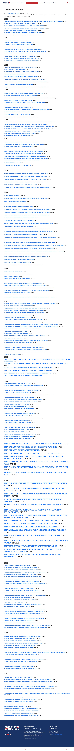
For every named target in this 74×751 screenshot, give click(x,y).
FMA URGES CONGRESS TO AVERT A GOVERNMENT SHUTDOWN (18, 47)
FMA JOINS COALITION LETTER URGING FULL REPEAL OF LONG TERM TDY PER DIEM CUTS (35, 363)
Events (48, 2)
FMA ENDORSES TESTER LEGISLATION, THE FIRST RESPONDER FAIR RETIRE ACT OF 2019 (23, 234)
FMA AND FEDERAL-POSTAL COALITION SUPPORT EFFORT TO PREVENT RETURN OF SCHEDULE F (25, 82)
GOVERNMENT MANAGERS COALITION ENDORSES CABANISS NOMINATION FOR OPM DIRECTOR (25, 229)
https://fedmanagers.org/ (65, 749)
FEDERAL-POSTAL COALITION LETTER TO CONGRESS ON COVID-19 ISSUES (20, 184)
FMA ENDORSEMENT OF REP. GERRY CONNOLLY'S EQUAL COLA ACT (19, 226)
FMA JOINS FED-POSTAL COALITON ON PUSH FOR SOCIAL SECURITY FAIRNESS (21, 71)
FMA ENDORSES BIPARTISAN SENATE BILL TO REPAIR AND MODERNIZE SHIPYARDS (22, 153)
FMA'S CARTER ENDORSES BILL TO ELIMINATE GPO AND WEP (17, 114)
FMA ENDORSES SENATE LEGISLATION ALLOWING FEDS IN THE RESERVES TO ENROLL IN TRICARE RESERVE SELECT (29, 242)
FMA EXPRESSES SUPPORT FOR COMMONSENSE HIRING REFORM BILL (19, 117)
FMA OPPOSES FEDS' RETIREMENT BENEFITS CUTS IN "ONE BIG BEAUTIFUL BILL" (22, 58)
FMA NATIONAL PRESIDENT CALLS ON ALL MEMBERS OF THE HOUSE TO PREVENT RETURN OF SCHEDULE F (28, 122)
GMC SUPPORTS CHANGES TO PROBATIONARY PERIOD (23, 375)
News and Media (42, 2)
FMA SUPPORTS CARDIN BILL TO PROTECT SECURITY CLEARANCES (19, 220)
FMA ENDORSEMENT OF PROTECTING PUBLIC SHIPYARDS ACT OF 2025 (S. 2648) (22, 49)
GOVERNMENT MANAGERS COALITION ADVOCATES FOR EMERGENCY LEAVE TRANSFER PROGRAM (26, 173)
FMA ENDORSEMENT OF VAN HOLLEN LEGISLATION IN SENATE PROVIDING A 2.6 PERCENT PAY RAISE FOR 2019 (29, 248)
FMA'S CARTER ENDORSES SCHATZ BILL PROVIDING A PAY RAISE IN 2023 (20, 133)
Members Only (54, 2)
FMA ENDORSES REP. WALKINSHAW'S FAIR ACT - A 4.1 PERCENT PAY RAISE (20, 35)
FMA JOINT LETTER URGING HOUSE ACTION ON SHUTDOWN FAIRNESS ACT (21, 30)
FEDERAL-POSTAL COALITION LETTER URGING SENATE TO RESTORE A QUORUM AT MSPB (24, 144)
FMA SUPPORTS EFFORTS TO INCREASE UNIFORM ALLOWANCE (18, 84)
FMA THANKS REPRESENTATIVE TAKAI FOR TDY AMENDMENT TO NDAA (29, 368)
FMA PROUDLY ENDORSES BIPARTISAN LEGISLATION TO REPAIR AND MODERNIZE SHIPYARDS (25, 156)
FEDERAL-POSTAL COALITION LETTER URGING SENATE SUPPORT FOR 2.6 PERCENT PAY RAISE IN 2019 (26, 240)
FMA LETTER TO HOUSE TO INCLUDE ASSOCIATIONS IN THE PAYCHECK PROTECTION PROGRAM (25, 179)
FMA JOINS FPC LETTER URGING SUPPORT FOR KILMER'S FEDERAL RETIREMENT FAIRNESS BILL (25, 87)
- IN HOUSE (39, 35)
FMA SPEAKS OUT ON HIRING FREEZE (12, 354)
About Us (13, 2)
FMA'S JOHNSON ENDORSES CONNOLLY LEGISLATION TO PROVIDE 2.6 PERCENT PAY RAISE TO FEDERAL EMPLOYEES (25, 253)
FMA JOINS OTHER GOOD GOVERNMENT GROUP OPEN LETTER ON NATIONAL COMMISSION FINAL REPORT (28, 187)
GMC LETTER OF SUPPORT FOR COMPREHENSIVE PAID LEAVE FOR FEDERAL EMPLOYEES (23, 151)
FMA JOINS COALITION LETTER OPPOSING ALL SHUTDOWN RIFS (18, 44)
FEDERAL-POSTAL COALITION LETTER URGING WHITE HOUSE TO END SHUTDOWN (19, 259)
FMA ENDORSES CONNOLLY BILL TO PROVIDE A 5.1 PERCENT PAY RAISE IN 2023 (22, 131)
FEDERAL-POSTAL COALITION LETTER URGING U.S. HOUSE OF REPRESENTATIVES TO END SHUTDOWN (22, 265)
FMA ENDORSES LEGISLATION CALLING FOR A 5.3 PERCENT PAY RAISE (28, 370)
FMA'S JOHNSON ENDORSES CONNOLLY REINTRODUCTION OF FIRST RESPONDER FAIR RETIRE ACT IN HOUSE (28, 231)
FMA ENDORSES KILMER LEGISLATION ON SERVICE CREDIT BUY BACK (17, 292)
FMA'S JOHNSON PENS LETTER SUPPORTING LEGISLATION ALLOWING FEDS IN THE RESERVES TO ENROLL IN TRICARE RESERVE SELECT (34, 245)
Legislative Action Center (32, 2)
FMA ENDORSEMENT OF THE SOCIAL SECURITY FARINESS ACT (18, 165)
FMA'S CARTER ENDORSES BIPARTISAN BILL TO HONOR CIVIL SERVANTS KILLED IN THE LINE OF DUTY (26, 128)
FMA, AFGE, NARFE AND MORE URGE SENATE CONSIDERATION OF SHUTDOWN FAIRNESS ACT (25, 28)
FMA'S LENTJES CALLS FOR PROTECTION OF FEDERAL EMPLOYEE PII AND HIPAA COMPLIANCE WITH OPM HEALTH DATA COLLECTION (33, 21)
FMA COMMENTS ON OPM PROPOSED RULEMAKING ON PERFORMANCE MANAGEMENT (24, 25)
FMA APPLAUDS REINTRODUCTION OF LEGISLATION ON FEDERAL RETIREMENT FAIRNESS (24, 149)
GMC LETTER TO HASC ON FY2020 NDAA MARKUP (15, 201)
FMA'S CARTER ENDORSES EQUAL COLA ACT (14, 105)
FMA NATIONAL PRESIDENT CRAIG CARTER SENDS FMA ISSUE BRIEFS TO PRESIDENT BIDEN (24, 102)
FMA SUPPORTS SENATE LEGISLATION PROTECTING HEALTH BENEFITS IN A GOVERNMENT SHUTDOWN (27, 215)
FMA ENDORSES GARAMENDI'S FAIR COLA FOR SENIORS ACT (17, 107)
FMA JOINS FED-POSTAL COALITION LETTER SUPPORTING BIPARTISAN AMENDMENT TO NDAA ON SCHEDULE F (29, 126)
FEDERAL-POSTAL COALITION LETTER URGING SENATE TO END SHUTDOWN (17, 262)
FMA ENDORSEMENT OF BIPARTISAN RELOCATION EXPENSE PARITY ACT (20, 218)
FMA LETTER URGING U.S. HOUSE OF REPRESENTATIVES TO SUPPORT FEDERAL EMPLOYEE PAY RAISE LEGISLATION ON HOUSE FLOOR (34, 251)
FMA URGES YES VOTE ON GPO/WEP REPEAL (14, 74)
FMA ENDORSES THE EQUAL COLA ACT (12, 162)
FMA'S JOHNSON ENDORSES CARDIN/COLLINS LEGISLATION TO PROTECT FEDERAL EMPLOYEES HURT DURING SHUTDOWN (26, 256)
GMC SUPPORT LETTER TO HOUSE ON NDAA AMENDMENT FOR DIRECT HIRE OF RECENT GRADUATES (23, 283)
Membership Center (21, 2)
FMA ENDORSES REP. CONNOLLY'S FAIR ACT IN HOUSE (16, 112)
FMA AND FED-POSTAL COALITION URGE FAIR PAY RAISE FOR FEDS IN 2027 (20, 23)
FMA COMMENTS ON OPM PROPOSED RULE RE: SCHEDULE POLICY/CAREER (21, 54)
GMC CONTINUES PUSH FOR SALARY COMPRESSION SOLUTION (18, 100)
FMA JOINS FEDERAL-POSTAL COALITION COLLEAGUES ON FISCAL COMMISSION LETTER (23, 93)
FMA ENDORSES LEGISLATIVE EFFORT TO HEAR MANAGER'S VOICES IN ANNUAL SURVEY (24, 79)
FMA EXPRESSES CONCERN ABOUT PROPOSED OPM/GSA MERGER (19, 206)
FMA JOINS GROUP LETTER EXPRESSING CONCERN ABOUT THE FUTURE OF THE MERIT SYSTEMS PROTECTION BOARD (30, 237)
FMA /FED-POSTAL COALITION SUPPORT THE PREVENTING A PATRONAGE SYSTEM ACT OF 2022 (25, 124)
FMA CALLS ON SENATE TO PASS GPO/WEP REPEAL (15, 69)
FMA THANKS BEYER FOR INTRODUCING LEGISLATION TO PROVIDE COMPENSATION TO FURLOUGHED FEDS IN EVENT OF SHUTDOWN (29, 297)
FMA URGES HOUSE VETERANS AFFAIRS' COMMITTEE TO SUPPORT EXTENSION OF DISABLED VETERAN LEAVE (25, 285)
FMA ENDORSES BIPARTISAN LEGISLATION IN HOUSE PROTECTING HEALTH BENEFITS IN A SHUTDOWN (27, 212)
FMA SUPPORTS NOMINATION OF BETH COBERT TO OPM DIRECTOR (27, 373)
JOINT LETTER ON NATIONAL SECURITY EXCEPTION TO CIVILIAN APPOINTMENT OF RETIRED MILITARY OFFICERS (29, 223)
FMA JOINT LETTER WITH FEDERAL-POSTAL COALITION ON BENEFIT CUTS (20, 56)
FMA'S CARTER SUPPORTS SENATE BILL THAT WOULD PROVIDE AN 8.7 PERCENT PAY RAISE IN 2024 (26, 109)
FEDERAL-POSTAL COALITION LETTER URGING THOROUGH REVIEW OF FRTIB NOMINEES (23, 182)
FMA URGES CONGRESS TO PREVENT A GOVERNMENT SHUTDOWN (19, 146)
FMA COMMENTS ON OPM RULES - (11, 195)
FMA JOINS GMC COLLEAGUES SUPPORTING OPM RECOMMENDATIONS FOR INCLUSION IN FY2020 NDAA (27, 209)
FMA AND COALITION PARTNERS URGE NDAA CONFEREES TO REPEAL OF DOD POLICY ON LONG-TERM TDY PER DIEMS (26, 290)
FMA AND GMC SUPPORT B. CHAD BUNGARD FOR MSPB (16, 204)
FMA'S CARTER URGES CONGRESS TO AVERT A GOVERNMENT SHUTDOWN (20, 67)
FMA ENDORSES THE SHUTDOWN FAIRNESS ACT (14, 40)
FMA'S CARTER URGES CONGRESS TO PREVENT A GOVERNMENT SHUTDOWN (21, 142)
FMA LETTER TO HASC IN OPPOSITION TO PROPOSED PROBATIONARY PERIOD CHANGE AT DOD (25, 198)
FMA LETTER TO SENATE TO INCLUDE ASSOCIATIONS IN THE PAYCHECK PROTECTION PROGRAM (25, 176)
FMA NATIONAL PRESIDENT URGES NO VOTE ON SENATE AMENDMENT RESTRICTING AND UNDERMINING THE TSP (29, 98)
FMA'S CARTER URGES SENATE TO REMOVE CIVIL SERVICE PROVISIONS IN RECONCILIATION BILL (25, 51)
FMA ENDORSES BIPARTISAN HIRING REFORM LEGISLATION (17, 135)
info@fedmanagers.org (57, 734)
